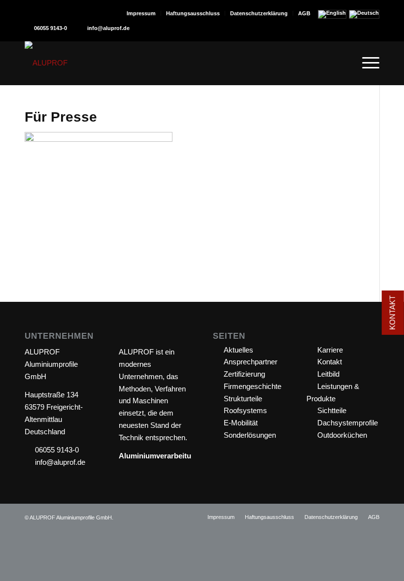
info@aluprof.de (108, 28)
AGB (304, 13)
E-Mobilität (241, 423)
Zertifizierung (244, 374)
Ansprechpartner (250, 361)
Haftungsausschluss (193, 13)
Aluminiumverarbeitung (159, 456)
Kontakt (329, 361)
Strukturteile (243, 398)
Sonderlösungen (250, 435)
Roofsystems (245, 410)
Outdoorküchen (342, 435)
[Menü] (365, 63)
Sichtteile (331, 410)
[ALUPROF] (46, 63)
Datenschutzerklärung (259, 13)
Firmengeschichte (252, 386)
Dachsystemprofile (347, 423)
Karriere (330, 350)
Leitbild (328, 374)
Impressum (141, 13)
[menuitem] (141, 13)
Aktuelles (238, 350)
